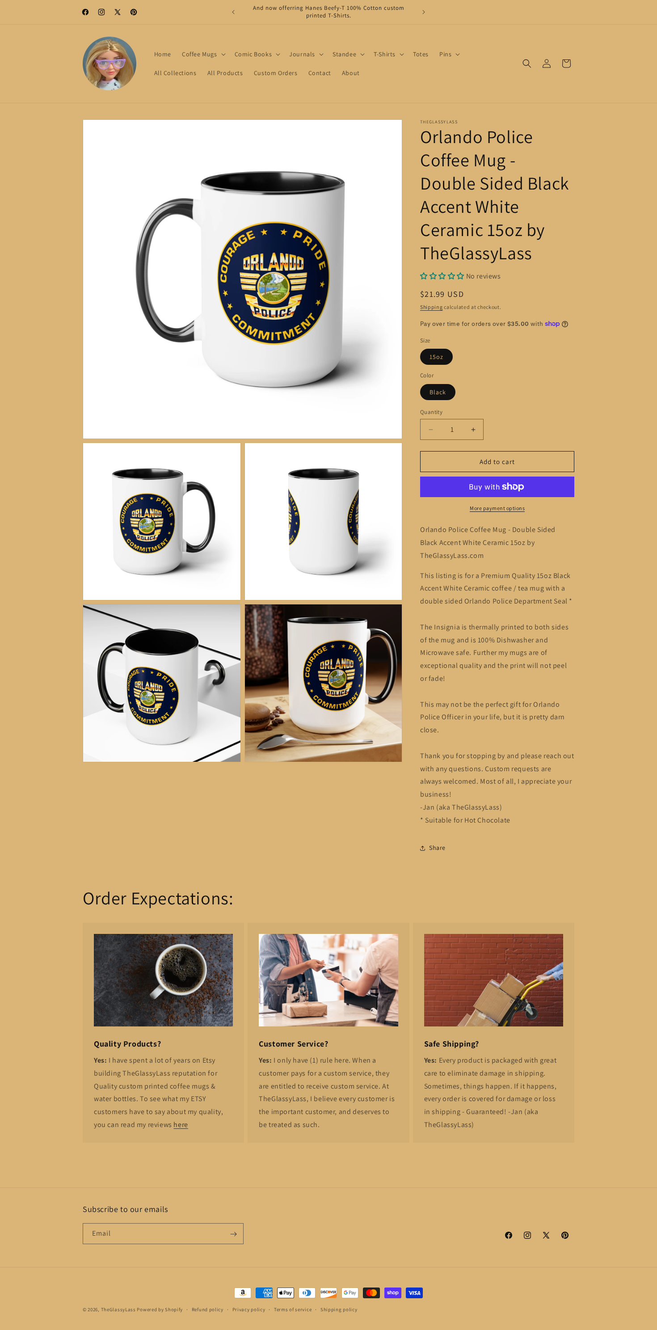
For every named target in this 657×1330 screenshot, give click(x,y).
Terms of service (293, 1309)
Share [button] (437, 848)
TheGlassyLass (118, 1309)
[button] (203, 54)
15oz (436, 357)
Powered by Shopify (160, 1309)
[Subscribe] (233, 1234)
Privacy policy (248, 1309)
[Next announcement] (424, 12)
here (180, 1124)
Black (438, 392)
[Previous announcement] (233, 12)
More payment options (497, 508)
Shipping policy (339, 1309)
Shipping (431, 307)
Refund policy (207, 1309)
